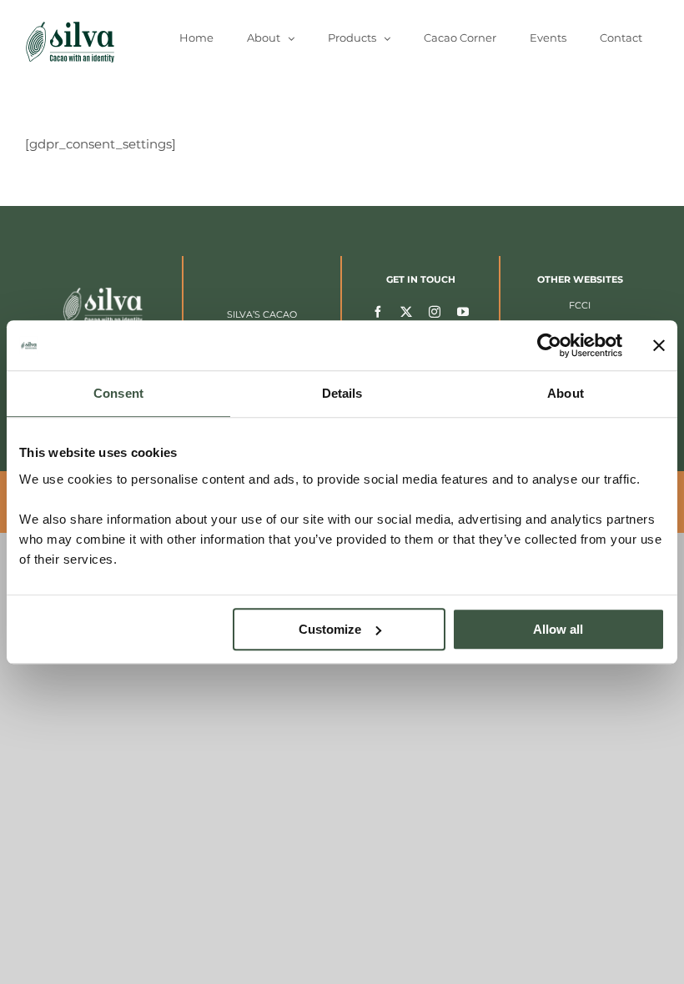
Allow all (558, 629)
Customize (330, 629)
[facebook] (378, 311)
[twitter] (406, 311)
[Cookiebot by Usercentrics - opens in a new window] (549, 345)
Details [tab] (342, 393)
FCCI (580, 305)
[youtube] (463, 311)
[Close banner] (659, 345)
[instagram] (434, 311)
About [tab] (565, 393)
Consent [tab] (118, 393)
